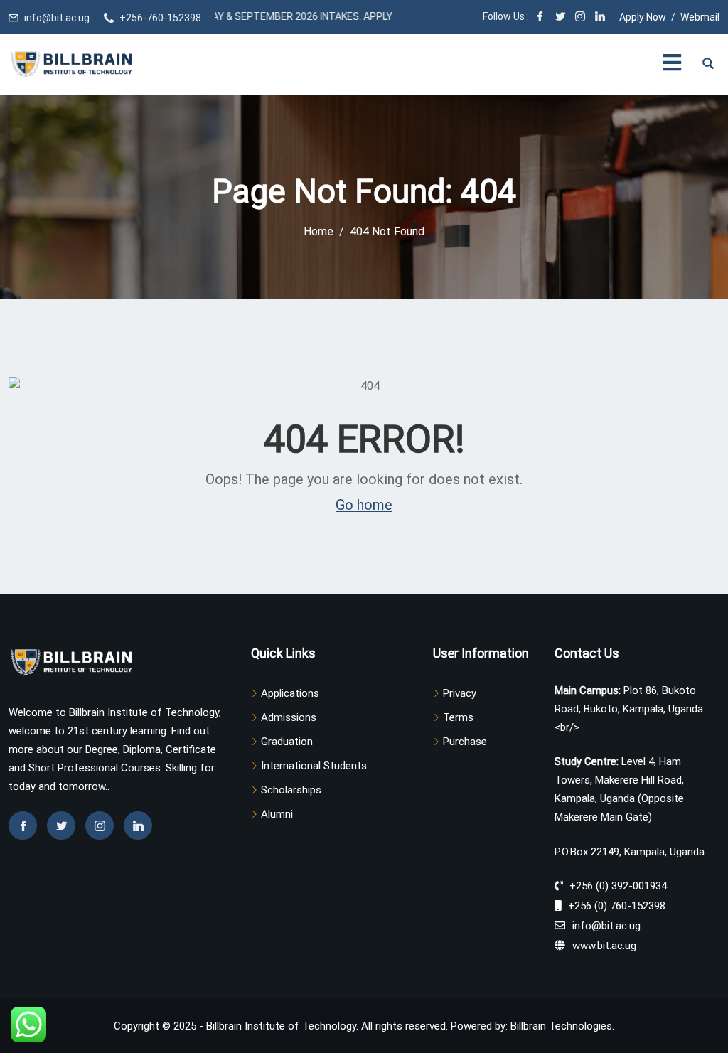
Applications (290, 693)
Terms (458, 717)
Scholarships (291, 790)
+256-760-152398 (160, 17)
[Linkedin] (138, 825)
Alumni (277, 814)
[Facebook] (540, 17)
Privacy (459, 693)
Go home (364, 504)
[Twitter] (560, 17)
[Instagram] (580, 17)
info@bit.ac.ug (57, 17)
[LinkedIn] (600, 17)
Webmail (699, 17)
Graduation (287, 741)
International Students (314, 765)
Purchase (465, 741)
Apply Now (642, 17)
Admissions (288, 717)
